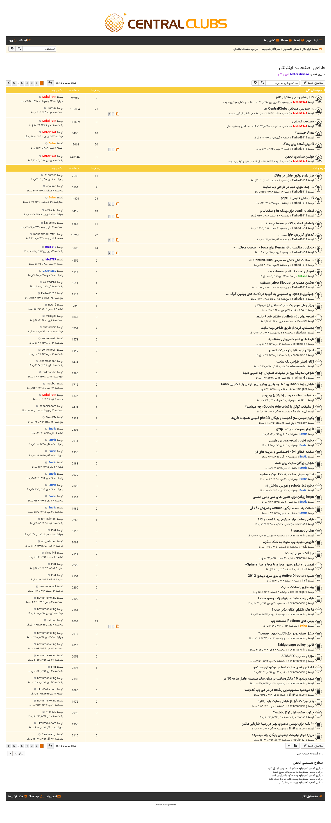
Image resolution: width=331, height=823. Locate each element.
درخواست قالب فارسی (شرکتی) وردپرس (288, 395)
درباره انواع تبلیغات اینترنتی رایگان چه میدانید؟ (283, 735)
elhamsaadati (298, 366)
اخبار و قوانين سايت (233, 102)
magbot (302, 389)
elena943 (301, 558)
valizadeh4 (49, 282)
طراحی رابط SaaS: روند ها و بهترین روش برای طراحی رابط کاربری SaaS (267, 384)
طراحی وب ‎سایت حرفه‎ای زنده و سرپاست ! (286, 598)
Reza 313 (50, 247)
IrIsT (53, 530)
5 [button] (22, 83)
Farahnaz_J (300, 411)
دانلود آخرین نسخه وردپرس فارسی (291, 440)
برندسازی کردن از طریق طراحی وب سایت (287, 328)
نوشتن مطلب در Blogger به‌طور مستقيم (287, 282)
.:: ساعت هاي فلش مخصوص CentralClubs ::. (281, 260)
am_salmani (48, 519)
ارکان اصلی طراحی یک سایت (295, 361)
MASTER (50, 259)
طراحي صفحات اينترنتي (302, 68)
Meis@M (302, 321)
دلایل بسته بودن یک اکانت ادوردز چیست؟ (286, 633)
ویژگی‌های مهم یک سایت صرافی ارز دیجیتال (284, 305)
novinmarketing (297, 535)
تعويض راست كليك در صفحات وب (291, 271)
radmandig (300, 378)
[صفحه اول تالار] (165, 22)
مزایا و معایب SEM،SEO (297, 656)
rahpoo (52, 620)
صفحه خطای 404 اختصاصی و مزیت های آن (284, 452)
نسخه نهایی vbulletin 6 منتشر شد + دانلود (285, 316)
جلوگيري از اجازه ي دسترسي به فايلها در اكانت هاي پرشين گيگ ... (270, 294)
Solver (52, 143)
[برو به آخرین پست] (40, 97)
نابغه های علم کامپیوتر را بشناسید (291, 339)
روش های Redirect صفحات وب (292, 621)
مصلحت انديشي (303, 121)
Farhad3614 (299, 138)
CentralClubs (161, 805)
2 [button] (37, 83)
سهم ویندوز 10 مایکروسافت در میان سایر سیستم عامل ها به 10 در (269, 678)
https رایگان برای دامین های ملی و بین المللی (283, 497)
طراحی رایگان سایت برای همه (294, 463)
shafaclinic (49, 327)
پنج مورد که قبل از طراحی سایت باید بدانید (286, 701)
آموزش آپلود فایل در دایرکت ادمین (291, 350)
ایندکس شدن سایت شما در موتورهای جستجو (284, 667)
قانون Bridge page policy (296, 645)
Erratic (303, 434)
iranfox (52, 108)
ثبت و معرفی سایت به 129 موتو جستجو (287, 474)
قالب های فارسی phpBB (297, 198)
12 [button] (14, 83)
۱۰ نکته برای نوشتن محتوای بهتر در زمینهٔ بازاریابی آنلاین (278, 723)
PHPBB (172, 805)
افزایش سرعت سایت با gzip (295, 429)
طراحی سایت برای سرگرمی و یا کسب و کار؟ (286, 519)
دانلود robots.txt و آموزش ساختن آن (289, 485)
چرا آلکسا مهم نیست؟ (299, 553)
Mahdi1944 (300, 102)
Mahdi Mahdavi (299, 74)
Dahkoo (302, 276)
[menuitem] (299, 41)
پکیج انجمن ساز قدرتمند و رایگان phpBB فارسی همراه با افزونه (272, 418)
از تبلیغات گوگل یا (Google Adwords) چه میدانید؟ (279, 406)
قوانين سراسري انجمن (299, 156)
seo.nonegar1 (298, 592)
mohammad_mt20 (44, 234)
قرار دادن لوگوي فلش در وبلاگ (294, 175)
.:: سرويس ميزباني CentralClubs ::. (289, 108)
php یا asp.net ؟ (302, 530)
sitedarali (301, 333)
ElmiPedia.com (297, 695)
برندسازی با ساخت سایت (297, 587)
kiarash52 (50, 223)
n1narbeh (50, 175)
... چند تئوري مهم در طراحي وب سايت (288, 187)
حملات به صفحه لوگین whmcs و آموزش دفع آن (282, 508)
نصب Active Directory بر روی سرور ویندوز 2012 (281, 576)
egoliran (51, 186)
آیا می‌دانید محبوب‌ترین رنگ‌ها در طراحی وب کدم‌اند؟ (279, 690)
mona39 (302, 717)
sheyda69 (301, 524)
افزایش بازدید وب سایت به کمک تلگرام (288, 542)
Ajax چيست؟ (304, 133)
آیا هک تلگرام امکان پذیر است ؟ (293, 609)
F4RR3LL (302, 400)
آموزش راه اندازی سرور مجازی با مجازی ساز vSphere (279, 564)
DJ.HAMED (49, 271)
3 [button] (32, 83)
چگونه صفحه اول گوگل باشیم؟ (293, 712)
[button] (50, 83)
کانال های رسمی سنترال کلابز (295, 97)
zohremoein (300, 344)
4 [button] (27, 83)
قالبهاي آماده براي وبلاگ (298, 144)
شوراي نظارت (282, 74)
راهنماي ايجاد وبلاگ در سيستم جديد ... (287, 223)
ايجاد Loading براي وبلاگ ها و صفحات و (287, 211)
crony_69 (50, 210)
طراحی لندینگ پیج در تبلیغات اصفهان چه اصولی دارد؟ (278, 373)
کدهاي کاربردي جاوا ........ (296, 234)
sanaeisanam (48, 406)
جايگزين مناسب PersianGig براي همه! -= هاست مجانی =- (274, 247)
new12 (303, 310)
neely (304, 547)
